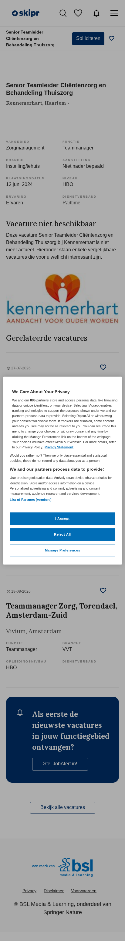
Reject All (62, 534)
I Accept (62, 518)
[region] (62, 470)
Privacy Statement (59, 447)
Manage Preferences (62, 550)
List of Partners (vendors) (31, 499)
